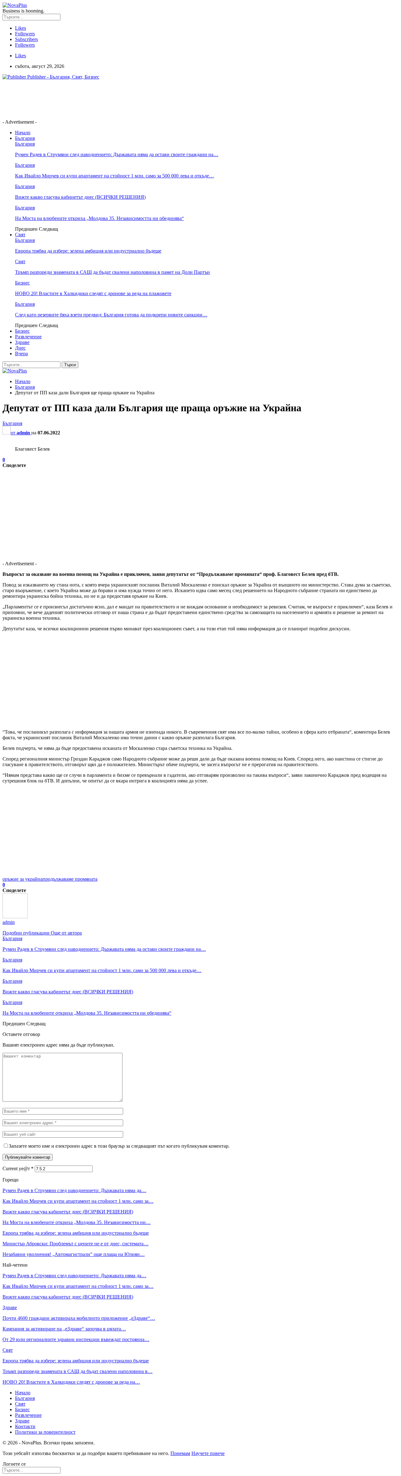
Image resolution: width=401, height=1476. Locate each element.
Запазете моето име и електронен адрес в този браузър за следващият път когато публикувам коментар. (119, 1146)
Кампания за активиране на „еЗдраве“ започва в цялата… (64, 1328)
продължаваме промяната (70, 879)
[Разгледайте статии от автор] (15, 916)
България (25, 138)
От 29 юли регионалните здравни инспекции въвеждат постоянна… (76, 1339)
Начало (22, 132)
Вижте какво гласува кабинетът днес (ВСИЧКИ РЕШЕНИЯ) (80, 197)
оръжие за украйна (23, 879)
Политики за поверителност (45, 1432)
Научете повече (208, 1453)
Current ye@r (18, 1168)
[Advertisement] (117, 99)
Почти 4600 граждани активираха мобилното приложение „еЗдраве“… (79, 1318)
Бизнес (22, 282)
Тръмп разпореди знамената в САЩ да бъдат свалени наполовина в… (78, 1371)
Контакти (25, 1426)
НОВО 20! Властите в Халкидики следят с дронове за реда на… (71, 1382)
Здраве (22, 342)
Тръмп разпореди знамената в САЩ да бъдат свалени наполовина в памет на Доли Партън (112, 272)
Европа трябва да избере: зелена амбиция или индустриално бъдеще (88, 251)
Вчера (21, 353)
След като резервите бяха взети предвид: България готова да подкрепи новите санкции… (111, 314)
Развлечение (28, 336)
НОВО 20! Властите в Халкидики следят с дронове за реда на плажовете (93, 293)
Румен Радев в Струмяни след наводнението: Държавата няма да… (74, 1190)
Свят (20, 234)
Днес (20, 348)
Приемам (180, 1453)
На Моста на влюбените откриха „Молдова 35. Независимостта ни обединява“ (99, 218)
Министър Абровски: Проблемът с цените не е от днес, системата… (75, 1243)
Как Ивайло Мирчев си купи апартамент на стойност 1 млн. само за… (78, 1201)
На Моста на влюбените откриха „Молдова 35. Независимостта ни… (77, 1222)
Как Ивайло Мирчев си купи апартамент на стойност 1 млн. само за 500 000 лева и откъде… (114, 175)
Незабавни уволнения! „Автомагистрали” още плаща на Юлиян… (74, 1254)
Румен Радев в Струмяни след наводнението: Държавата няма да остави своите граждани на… (116, 154)
